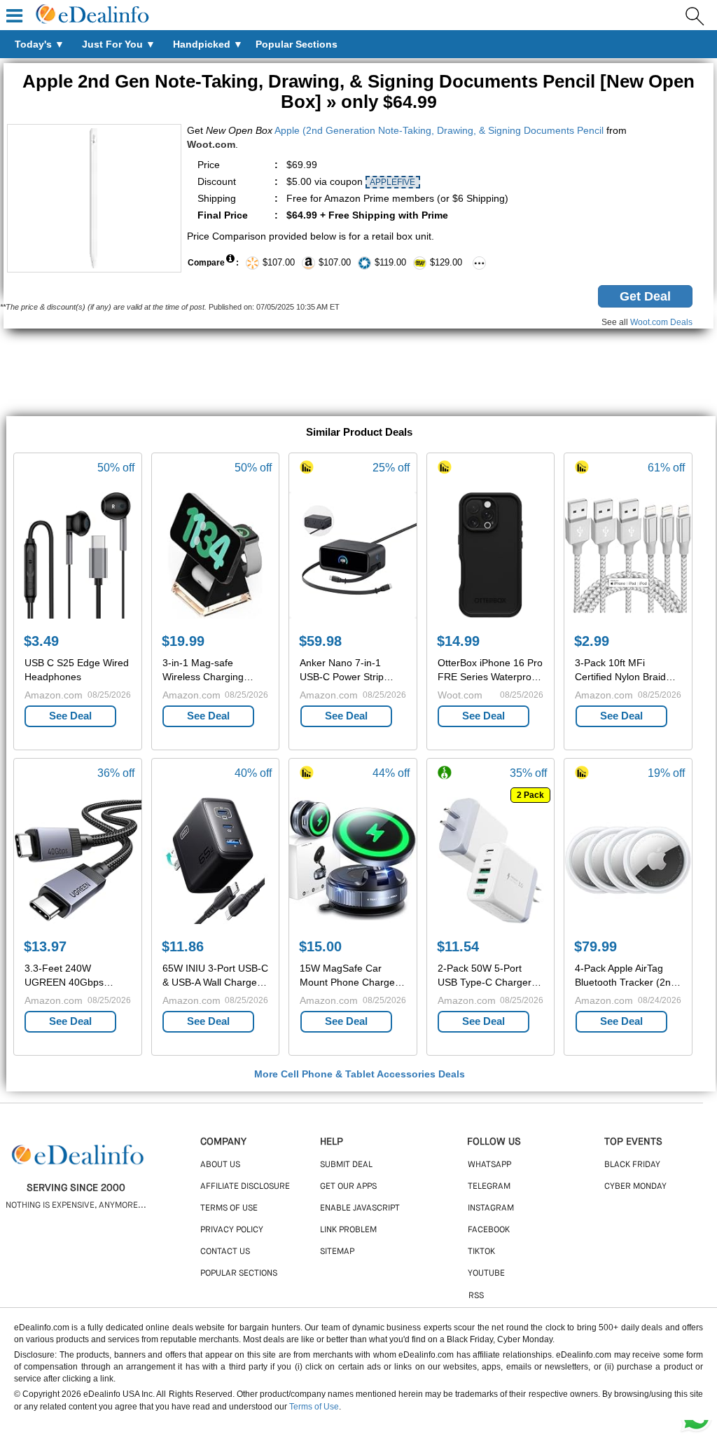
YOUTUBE (486, 1273)
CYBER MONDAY (635, 1187)
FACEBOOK (489, 1230)
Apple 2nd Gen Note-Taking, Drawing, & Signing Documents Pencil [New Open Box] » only (358, 91)
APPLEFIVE (392, 182)
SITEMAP (337, 1252)
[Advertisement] (358, 374)
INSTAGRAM (491, 1208)
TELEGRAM (489, 1187)
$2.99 (591, 641)
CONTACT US (225, 1252)
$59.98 (320, 641)
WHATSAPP (489, 1165)
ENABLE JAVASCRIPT (360, 1208)
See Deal (70, 716)
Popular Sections (238, 1273)
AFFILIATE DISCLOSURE (245, 1187)
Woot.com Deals (661, 322)
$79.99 (595, 946)
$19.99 (183, 641)
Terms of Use (314, 1407)
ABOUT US (220, 1165)
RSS (476, 1296)
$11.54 (458, 946)
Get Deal (645, 296)
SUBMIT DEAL (346, 1165)
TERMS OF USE (229, 1208)
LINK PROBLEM (348, 1230)
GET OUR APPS (348, 1187)
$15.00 (320, 946)
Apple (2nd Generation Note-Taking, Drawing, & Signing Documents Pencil (439, 130)
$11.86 (183, 946)
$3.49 (41, 641)
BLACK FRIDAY (632, 1165)
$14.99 (458, 641)
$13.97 (45, 946)
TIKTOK (481, 1252)
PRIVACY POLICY (231, 1230)
